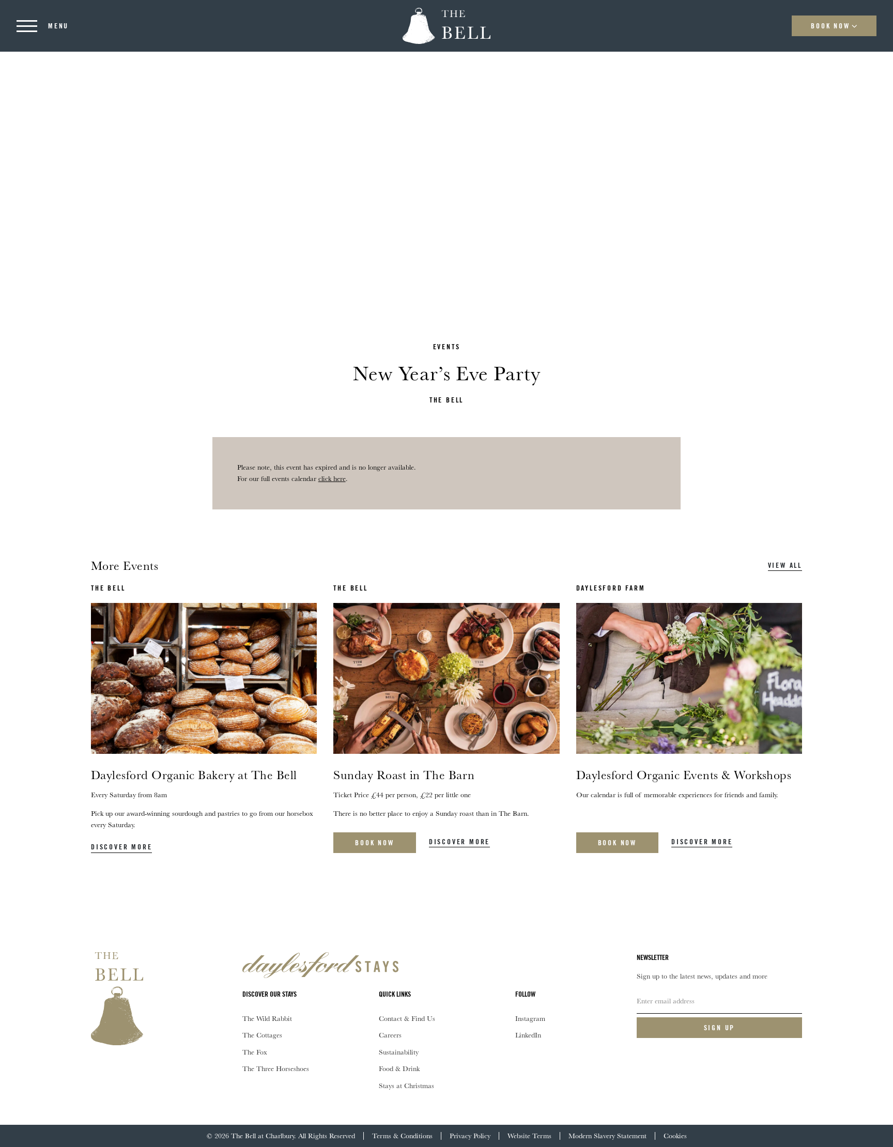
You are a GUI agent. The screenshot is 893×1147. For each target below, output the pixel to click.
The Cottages (262, 1035)
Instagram (530, 1018)
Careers (390, 1035)
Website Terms (529, 1136)
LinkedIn (528, 1035)
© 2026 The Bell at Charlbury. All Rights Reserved (281, 1136)
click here (332, 478)
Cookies (675, 1136)
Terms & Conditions (402, 1136)
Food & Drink (399, 1068)
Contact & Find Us (407, 1018)
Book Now (830, 26)
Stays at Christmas (406, 1085)
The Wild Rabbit (267, 1018)
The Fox (254, 1052)
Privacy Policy (470, 1136)
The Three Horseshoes (275, 1068)
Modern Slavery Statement (607, 1136)
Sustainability (399, 1052)
